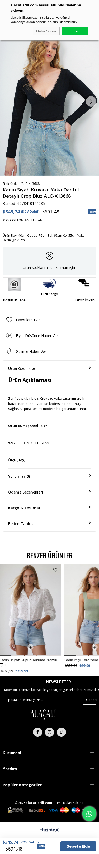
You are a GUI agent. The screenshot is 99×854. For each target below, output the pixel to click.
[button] (8, 655)
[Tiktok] (61, 732)
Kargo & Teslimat (24, 507)
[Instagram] (49, 732)
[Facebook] (37, 732)
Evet (75, 31)
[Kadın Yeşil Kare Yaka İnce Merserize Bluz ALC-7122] (33, 610)
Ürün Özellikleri (22, 368)
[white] (43, 714)
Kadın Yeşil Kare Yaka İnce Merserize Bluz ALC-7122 (33, 660)
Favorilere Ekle (58, 570)
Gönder (91, 700)
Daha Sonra (46, 31)
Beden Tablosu (22, 523)
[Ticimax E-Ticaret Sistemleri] (49, 830)
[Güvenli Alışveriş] (52, 810)
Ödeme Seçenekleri (25, 492)
